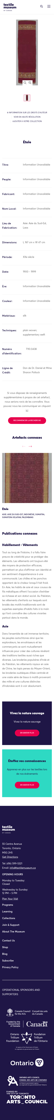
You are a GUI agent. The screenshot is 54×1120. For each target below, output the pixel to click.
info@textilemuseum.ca (23, 868)
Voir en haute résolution (27, 117)
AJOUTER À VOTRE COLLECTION (27, 121)
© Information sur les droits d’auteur (27, 113)
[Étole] (27, 478)
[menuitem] (27, 906)
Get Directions (10, 857)
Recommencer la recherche (27, 420)
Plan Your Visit (10, 899)
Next (30, 446)
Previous (23, 446)
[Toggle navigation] (41, 6)
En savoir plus (27, 733)
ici (27, 410)
